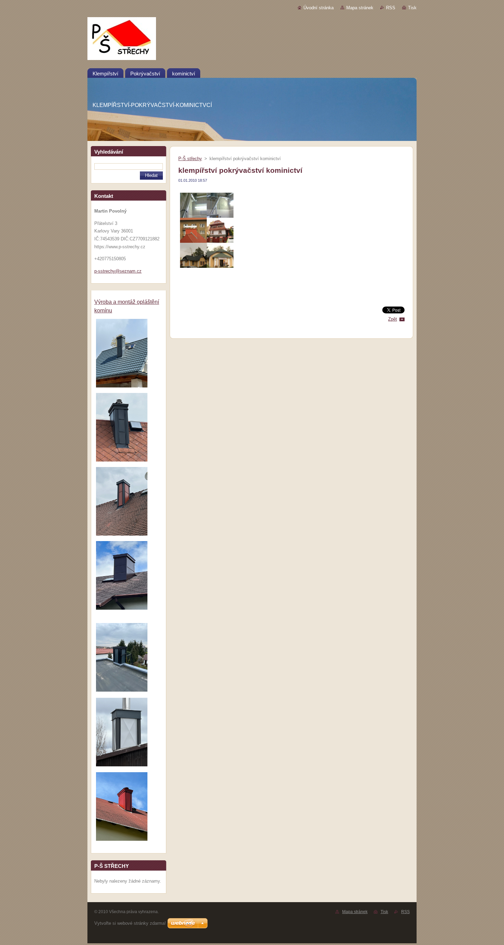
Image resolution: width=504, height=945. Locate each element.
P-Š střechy (190, 158)
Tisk (412, 7)
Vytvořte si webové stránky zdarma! (130, 923)
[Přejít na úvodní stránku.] (252, 40)
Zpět (392, 319)
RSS (390, 7)
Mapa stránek (359, 7)
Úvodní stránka (318, 7)
